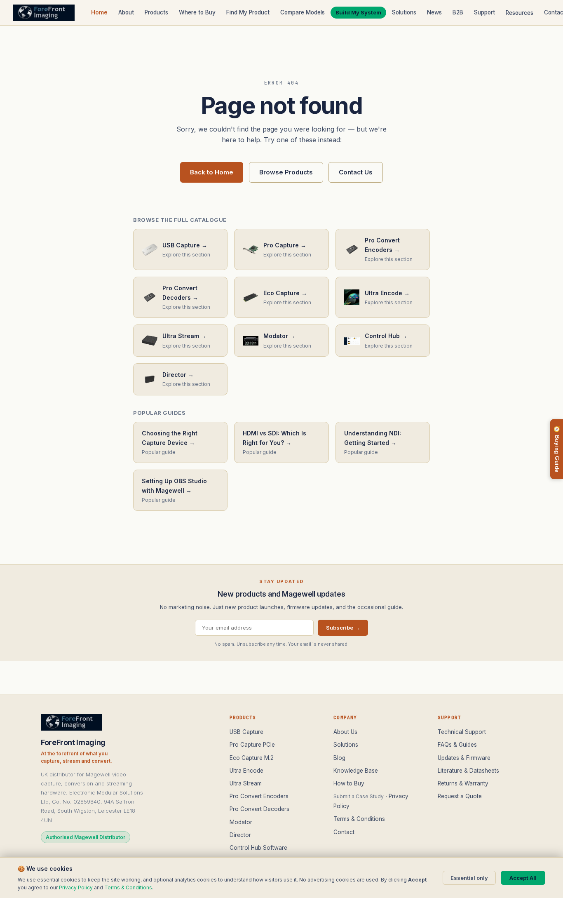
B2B (458, 12)
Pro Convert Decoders (259, 809)
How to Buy (348, 783)
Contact (343, 832)
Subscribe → (343, 627)
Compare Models (302, 12)
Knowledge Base (355, 770)
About (126, 12)
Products (156, 12)
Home (99, 12)
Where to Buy (197, 12)
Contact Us (356, 172)
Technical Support (462, 732)
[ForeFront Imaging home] (71, 722)
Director (240, 835)
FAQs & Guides (457, 744)
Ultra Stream (246, 783)
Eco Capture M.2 (252, 758)
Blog (339, 758)
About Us (345, 732)
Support (484, 12)
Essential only (469, 877)
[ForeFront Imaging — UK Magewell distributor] (44, 13)
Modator (241, 822)
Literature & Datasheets (468, 770)
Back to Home (211, 172)
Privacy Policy (76, 887)
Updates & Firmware (464, 758)
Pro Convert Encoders (259, 796)
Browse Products (286, 172)
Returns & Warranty (463, 783)
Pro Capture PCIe (252, 744)
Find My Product (248, 12)
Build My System (358, 12)
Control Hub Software (258, 847)
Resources (519, 12)
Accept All (523, 877)
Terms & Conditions (359, 819)
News (434, 12)
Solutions (404, 12)
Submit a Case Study (358, 796)
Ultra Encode (246, 770)
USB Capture (246, 732)
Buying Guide (557, 449)
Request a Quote (460, 796)
